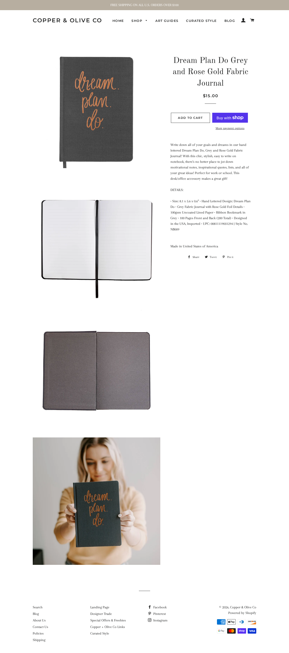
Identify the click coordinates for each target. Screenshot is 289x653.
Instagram (160, 620)
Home (118, 21)
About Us (39, 620)
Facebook (159, 607)
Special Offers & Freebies (108, 620)
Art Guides (166, 21)
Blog (229, 21)
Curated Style (201, 21)
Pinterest (159, 614)
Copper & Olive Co (67, 20)
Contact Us (40, 627)
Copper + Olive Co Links (107, 627)
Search (37, 607)
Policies (38, 633)
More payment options (230, 128)
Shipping (39, 640)
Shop (137, 21)
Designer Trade (101, 614)
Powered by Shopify (242, 613)
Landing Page (99, 607)
